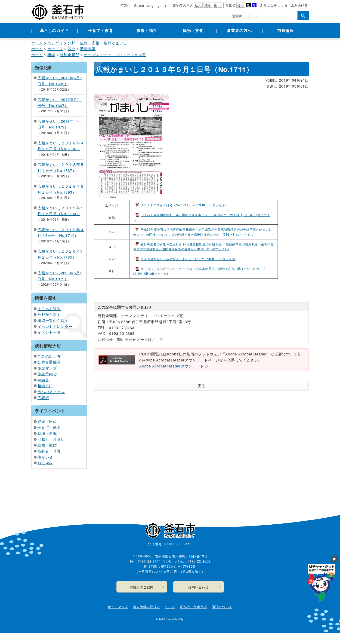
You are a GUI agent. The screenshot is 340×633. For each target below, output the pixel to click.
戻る (201, 385)
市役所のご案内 (142, 587)
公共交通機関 (49, 362)
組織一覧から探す (52, 320)
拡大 (198, 5)
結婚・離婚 (47, 445)
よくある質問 (49, 308)
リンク (170, 606)
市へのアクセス (51, 391)
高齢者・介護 (49, 451)
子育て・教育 (100, 30)
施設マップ (47, 368)
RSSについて (222, 606)
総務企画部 (69, 54)
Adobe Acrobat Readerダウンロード (171, 366)
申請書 (43, 379)
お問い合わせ (198, 587)
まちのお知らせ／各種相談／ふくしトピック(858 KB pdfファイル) (188, 259)
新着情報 (88, 48)
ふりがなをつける (273, 5)
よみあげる (299, 5)
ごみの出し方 (49, 356)
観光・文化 (193, 30)
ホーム (37, 43)
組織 (51, 54)
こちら (158, 339)
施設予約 (45, 373)
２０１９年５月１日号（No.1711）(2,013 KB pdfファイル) (183, 205)
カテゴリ (55, 43)
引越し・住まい (51, 439)
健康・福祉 (147, 30)
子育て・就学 (49, 427)
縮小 (217, 5)
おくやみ (45, 462)
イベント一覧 (49, 332)
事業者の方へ (239, 30)
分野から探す (49, 314)
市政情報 (285, 30)
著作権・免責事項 (193, 606)
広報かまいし (115, 43)
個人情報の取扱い (146, 606)
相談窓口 (45, 385)
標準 (207, 5)
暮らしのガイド (54, 30)
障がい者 (45, 457)
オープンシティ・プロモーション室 (115, 54)
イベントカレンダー (54, 326)
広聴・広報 (89, 43)
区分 (71, 48)
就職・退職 (47, 433)
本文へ (126, 5)
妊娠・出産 (47, 421)
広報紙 (43, 397)
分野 (71, 43)
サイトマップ (118, 606)
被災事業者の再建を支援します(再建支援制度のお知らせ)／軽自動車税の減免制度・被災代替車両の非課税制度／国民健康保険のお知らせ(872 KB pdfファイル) (203, 246)
